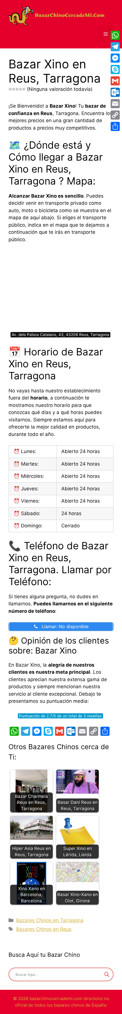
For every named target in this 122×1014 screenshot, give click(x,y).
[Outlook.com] (115, 92)
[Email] (115, 103)
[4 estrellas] (20, 89)
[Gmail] (115, 81)
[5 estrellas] (24, 89)
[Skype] (115, 69)
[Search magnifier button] (107, 974)
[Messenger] (115, 58)
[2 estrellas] (13, 89)
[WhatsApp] (115, 35)
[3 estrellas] (17, 89)
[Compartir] (115, 126)
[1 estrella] (10, 89)
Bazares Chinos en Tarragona (49, 920)
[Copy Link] (115, 115)
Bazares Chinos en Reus (43, 929)
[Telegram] (115, 46)
